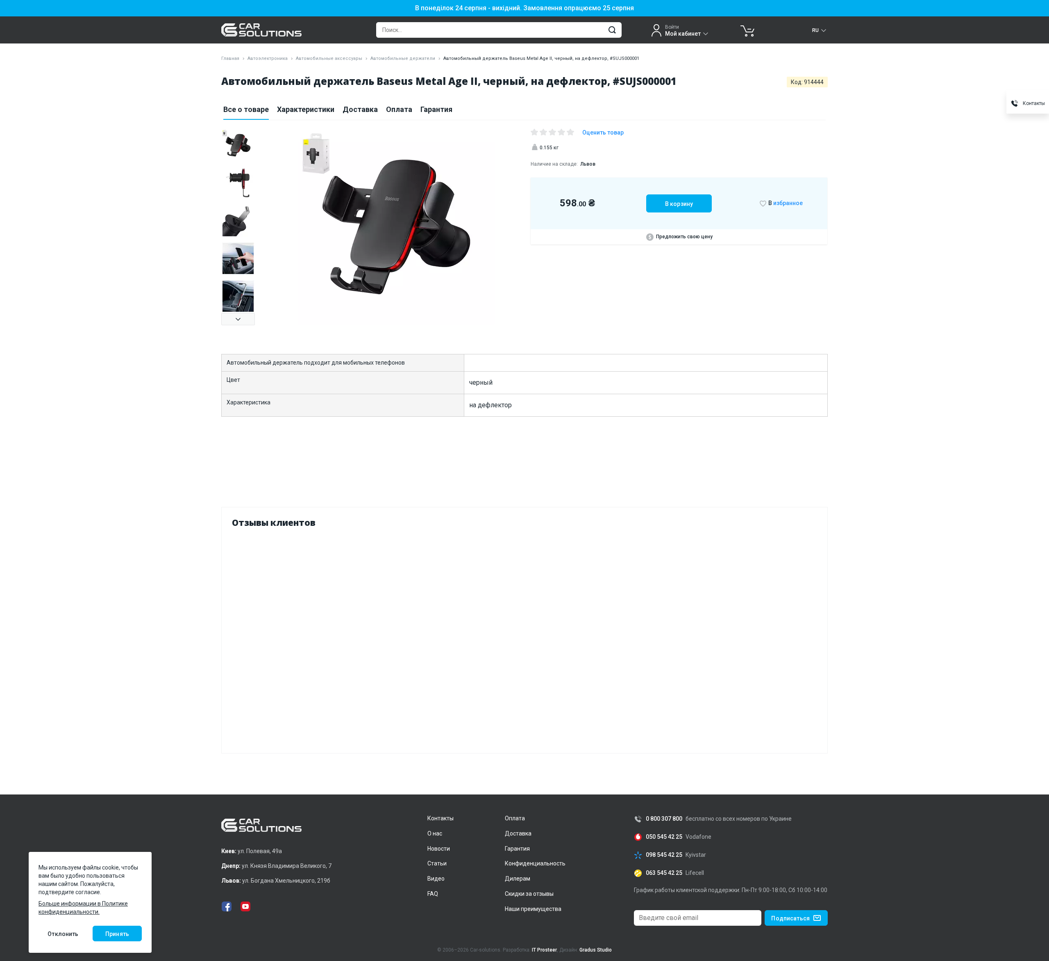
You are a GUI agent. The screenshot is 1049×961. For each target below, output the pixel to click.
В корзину (679, 204)
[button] (238, 319)
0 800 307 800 (664, 819)
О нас (434, 833)
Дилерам (517, 878)
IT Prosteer (544, 950)
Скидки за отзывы (529, 893)
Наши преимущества (533, 909)
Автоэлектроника (267, 58)
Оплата (399, 109)
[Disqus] (524, 638)
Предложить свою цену (684, 237)
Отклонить (63, 934)
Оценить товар (603, 132)
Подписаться (790, 918)
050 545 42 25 (664, 837)
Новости (438, 848)
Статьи (437, 863)
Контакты (440, 818)
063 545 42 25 (664, 873)
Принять (117, 934)
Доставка (360, 109)
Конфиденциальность (535, 863)
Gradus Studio (595, 950)
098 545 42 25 (664, 855)
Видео (436, 878)
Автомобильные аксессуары (329, 58)
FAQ (432, 893)
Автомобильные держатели (402, 58)
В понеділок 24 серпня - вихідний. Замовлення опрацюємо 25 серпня (524, 8)
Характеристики (305, 109)
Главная (230, 58)
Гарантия (436, 109)
